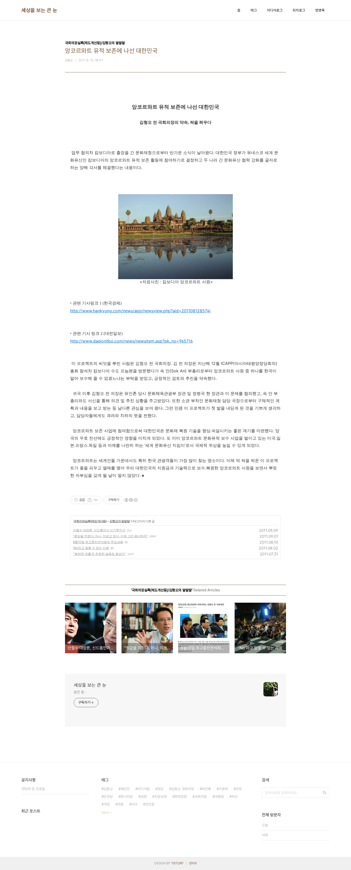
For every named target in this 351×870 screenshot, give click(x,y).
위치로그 (299, 10)
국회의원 (201, 797)
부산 (235, 797)
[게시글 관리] (96, 500)
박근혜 (206, 789)
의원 (120, 804)
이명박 (223, 789)
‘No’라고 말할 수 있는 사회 (91, 548)
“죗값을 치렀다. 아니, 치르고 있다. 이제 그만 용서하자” (110, 536)
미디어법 (143, 789)
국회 (144, 797)
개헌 (107, 804)
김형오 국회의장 (182, 789)
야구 (134, 804)
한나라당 (127, 797)
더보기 (105, 813)
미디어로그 (274, 10)
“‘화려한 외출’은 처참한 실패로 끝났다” (99, 554)
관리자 (193, 863)
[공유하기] (89, 500)
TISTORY (177, 863)
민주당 (108, 797)
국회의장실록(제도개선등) (90, 521)
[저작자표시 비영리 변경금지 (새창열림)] (131, 500)
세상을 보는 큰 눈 (39, 10)
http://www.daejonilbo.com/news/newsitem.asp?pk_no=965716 (131, 341)
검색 (324, 793)
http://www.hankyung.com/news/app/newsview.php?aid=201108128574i (140, 310)
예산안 (125, 789)
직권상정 (160, 797)
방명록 (320, 10)
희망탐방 (180, 797)
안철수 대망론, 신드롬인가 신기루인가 (99, 530)
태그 (254, 10)
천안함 (149, 804)
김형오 (108, 789)
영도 (161, 789)
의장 (239, 789)
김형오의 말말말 (119, 521)
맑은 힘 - (80, 692)
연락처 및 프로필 (33, 789)
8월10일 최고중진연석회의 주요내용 (98, 542)
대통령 (219, 797)
